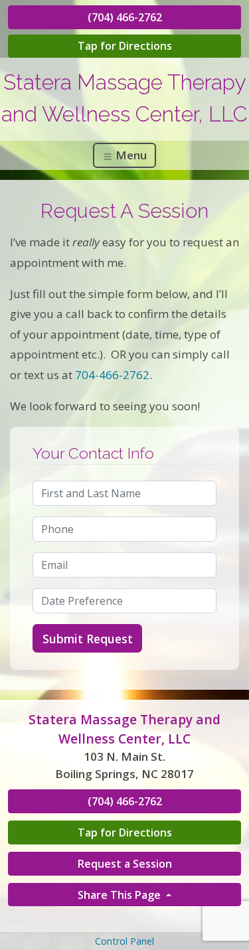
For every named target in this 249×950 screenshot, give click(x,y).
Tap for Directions (125, 46)
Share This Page (120, 895)
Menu (130, 155)
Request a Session (125, 863)
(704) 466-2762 (125, 17)
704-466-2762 (112, 374)
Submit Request (87, 639)
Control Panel (124, 941)
